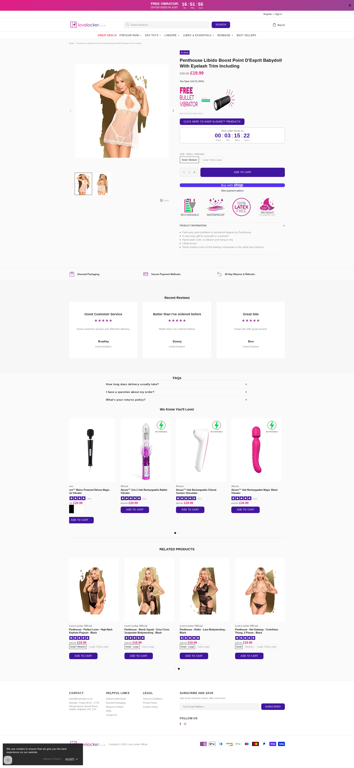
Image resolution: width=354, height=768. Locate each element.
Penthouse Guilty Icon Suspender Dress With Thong (92, 631)
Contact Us (111, 715)
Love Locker (131, 625)
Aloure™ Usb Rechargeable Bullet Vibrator (259, 490)
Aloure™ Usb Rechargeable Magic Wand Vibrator (203, 491)
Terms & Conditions (152, 699)
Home (71, 43)
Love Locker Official (87, 25)
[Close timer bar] (350, 5)
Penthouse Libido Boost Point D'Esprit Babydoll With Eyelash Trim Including (146, 631)
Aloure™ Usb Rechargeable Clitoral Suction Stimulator (144, 491)
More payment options (232, 190)
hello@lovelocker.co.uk (80, 699)
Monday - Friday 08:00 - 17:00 (84, 703)
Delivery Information (116, 699)
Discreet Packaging (116, 703)
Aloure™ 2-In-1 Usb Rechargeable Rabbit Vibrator (92, 491)
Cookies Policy (150, 707)
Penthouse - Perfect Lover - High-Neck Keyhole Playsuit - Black (201, 631)
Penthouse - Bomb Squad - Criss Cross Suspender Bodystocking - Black (257, 631)
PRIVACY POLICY (52, 759)
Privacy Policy (150, 703)
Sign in (278, 14)
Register (267, 14)
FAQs (108, 711)
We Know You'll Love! (177, 409)
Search (221, 24)
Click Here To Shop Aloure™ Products (212, 121)
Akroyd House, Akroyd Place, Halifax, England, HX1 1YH (83, 708)
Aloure (73, 486)
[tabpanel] (94, 469)
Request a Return (115, 707)
